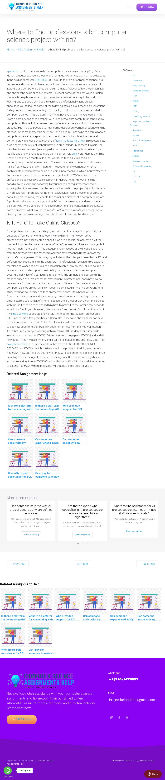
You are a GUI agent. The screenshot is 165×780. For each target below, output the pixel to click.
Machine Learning (141, 161)
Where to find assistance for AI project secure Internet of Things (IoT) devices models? (134, 509)
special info (13, 71)
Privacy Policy (118, 760)
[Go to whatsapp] (8, 771)
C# (134, 171)
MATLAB (136, 176)
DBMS (135, 101)
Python (136, 135)
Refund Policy (132, 760)
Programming (139, 85)
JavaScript (138, 130)
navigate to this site (18, 344)
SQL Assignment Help (31, 49)
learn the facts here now (70, 140)
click (74, 153)
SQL (134, 181)
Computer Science (141, 91)
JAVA (135, 145)
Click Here (41, 79)
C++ (134, 75)
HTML (135, 106)
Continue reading (31, 534)
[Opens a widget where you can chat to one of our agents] (153, 774)
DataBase (137, 80)
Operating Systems (141, 116)
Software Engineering (142, 166)
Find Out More (19, 313)
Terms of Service (146, 760)
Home (10, 49)
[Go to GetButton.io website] (8, 777)
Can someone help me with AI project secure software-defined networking (31, 509)
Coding (136, 111)
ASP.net (136, 156)
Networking (138, 151)
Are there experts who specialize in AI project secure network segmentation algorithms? (82, 511)
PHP (135, 96)
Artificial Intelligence (142, 140)
